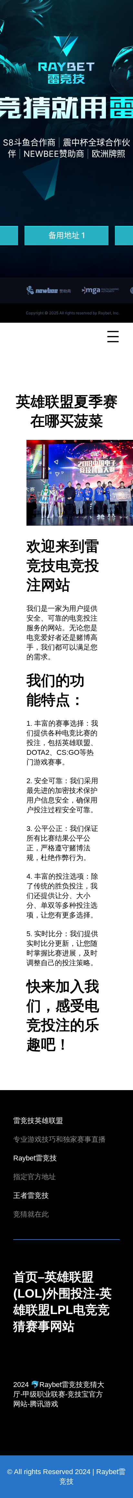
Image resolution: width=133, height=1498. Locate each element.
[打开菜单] (113, 336)
